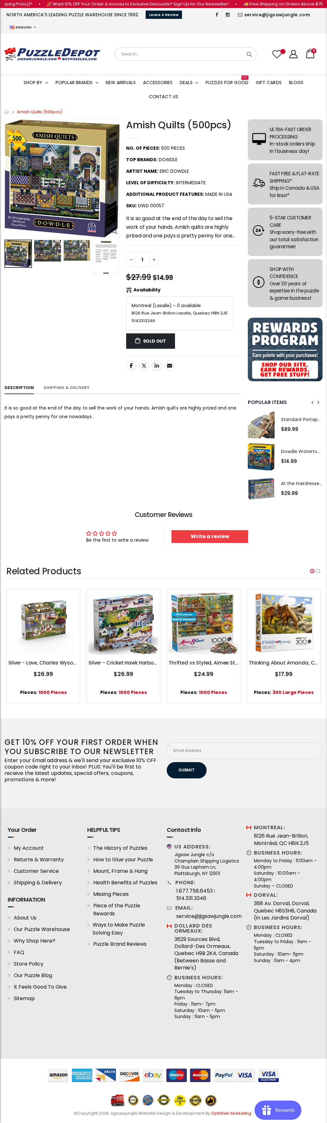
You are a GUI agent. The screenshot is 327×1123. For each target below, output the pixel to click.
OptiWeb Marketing (231, 1113)
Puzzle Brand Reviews (120, 944)
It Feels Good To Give (40, 987)
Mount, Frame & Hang (120, 871)
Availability (147, 290)
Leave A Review (164, 14)
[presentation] (313, 402)
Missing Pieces (111, 894)
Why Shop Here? (34, 940)
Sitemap (24, 998)
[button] (312, 571)
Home (6, 112)
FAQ (19, 952)
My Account (29, 848)
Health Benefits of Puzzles (125, 882)
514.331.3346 (191, 898)
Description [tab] (19, 388)
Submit (187, 770)
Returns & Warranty (39, 859)
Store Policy (28, 964)
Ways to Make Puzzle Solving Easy (119, 928)
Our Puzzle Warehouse (42, 929)
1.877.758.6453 (194, 891)
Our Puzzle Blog (33, 975)
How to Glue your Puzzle (123, 859)
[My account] (293, 54)
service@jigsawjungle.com (277, 15)
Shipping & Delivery (38, 882)
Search (249, 54)
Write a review (210, 536)
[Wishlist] (278, 54)
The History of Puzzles (120, 848)
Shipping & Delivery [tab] (66, 388)
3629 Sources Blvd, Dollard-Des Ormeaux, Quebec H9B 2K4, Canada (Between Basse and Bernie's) (206, 954)
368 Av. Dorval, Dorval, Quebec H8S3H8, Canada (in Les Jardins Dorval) (285, 910)
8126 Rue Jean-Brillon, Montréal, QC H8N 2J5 (281, 839)
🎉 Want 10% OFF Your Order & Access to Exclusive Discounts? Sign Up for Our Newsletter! (122, 4)
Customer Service (36, 871)
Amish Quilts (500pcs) (179, 125)
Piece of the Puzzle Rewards (116, 909)
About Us (25, 917)
